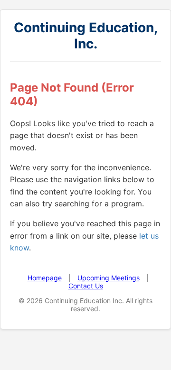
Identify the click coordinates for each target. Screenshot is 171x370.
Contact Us (85, 286)
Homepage (45, 278)
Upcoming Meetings (108, 278)
